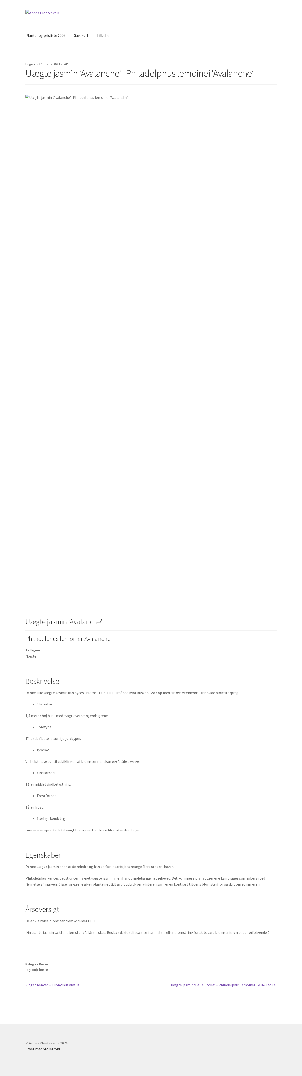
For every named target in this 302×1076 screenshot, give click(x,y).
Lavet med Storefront (43, 1049)
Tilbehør (104, 35)
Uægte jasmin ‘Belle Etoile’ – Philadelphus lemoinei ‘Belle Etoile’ (224, 985)
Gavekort (81, 35)
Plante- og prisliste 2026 (45, 35)
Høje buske (40, 970)
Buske (43, 964)
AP (66, 64)
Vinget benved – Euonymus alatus (52, 985)
